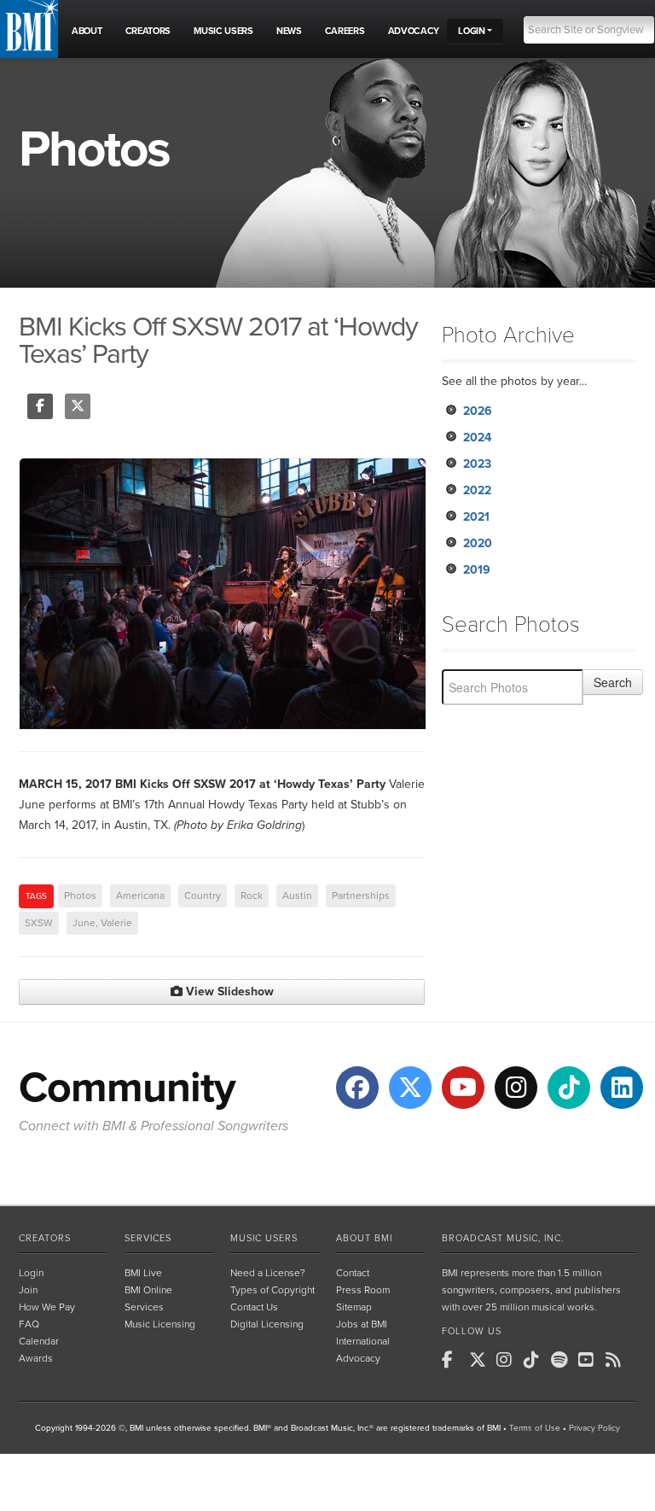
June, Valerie (102, 923)
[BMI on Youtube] (590, 1359)
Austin (297, 895)
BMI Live (143, 1273)
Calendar (39, 1341)
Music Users (264, 1238)
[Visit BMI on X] (410, 1087)
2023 (477, 464)
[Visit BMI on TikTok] (569, 1087)
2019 (476, 570)
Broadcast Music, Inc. (503, 1238)
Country (202, 895)
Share (40, 406)
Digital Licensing (267, 1324)
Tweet (77, 406)
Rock (252, 895)
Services (148, 1238)
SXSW (39, 923)
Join (28, 1290)
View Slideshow (228, 991)
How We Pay (47, 1307)
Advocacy (358, 1358)
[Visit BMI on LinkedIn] (621, 1087)
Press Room (363, 1290)
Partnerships (361, 895)
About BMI (364, 1238)
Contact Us (254, 1307)
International (363, 1341)
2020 (477, 543)
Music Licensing (160, 1324)
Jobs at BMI (361, 1324)
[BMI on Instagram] (508, 1359)
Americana (140, 895)
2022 (477, 490)
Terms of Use (534, 1428)
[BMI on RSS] (617, 1359)
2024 (477, 437)
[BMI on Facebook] (454, 1359)
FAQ (29, 1324)
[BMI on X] (481, 1359)
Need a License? (267, 1273)
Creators (45, 1238)
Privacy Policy (594, 1428)
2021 (476, 517)
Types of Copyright (272, 1290)
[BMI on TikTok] (536, 1359)
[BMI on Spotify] (563, 1359)
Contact (352, 1273)
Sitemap (354, 1307)
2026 (477, 411)
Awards (36, 1358)
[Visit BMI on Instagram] (516, 1087)
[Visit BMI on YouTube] (463, 1087)
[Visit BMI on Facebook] (357, 1087)
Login (31, 1273)
